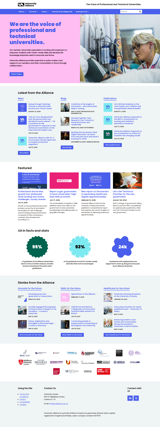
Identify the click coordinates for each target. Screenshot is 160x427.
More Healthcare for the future (117, 335)
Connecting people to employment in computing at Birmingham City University (84, 323)
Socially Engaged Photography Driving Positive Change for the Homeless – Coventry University (42, 310)
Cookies (23, 404)
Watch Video (16, 74)
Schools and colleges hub (62, 12)
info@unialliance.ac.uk (58, 403)
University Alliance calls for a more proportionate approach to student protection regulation (42, 141)
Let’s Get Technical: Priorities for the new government (123, 194)
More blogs (67, 147)
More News (24, 153)
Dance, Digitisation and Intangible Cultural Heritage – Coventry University (41, 323)
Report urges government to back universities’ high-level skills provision (63, 194)
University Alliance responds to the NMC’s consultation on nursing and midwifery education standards (128, 120)
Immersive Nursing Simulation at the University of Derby (127, 295)
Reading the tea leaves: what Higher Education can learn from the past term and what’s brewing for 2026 (85, 135)
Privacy (23, 399)
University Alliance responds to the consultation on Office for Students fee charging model (128, 133)
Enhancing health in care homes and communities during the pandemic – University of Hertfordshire (126, 323)
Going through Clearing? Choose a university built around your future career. (40, 106)
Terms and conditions (24, 395)
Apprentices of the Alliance (83, 294)
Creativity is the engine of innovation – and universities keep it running (84, 106)
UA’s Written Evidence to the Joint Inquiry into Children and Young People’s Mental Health (127, 106)
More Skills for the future (72, 335)
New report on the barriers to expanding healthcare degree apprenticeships (95, 194)
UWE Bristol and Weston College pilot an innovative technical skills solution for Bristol (83, 310)
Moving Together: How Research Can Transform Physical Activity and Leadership (82, 121)
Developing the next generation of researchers (40, 295)
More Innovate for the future (31, 335)
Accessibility (25, 402)
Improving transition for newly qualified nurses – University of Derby (128, 309)
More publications (112, 145)
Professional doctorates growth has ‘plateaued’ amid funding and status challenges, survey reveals (32, 195)
